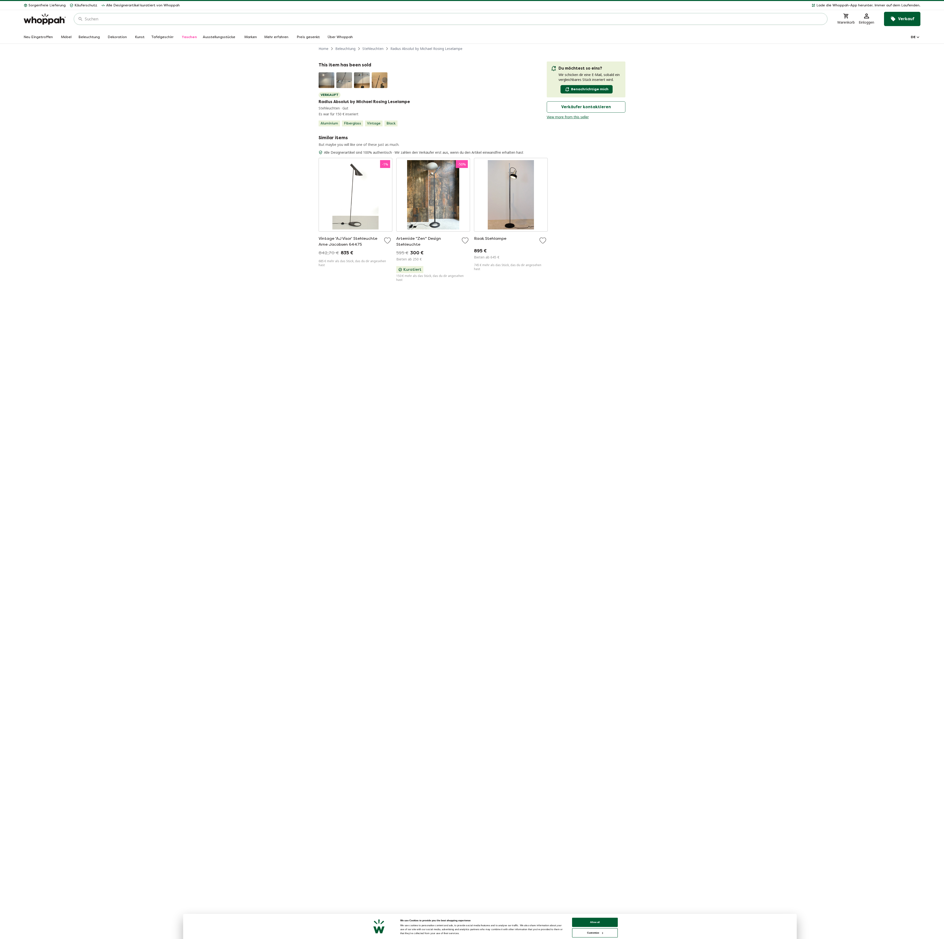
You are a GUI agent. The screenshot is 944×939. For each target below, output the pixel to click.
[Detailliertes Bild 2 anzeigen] (344, 80)
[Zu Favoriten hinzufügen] (387, 240)
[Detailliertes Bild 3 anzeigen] (362, 80)
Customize (593, 932)
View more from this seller (568, 117)
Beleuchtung (345, 48)
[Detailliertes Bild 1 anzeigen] (326, 80)
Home (323, 48)
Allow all (595, 922)
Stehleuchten (373, 48)
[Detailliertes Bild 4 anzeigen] (379, 80)
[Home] (45, 19)
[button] (552, 5)
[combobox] (454, 19)
